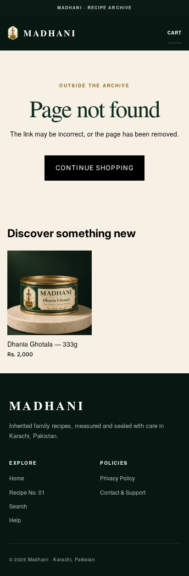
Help (15, 520)
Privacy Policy (117, 478)
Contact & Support (122, 492)
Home (16, 478)
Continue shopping (94, 167)
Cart (174, 32)
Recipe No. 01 (27, 492)
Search (18, 506)
